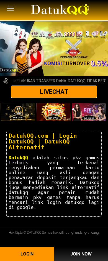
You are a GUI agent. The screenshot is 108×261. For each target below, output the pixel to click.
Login (27, 254)
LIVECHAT (54, 91)
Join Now (81, 254)
